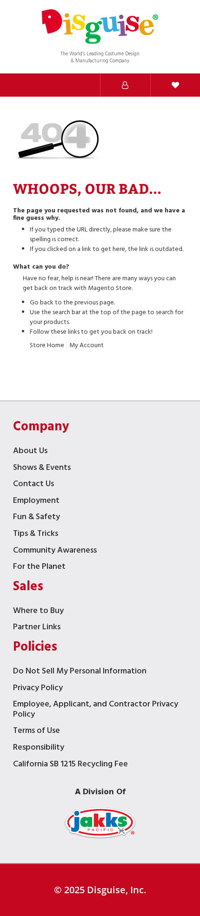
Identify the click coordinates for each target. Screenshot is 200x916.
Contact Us (33, 485)
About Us (30, 452)
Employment (36, 501)
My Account (86, 345)
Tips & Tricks (35, 534)
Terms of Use (36, 732)
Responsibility (38, 748)
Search (25, 85)
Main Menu (75, 85)
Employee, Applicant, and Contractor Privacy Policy (95, 710)
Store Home (47, 345)
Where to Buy (38, 612)
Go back (41, 302)
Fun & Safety (36, 518)
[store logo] (100, 27)
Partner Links (36, 628)
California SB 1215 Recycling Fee (70, 765)
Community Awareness (55, 551)
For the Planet (39, 567)
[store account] (125, 85)
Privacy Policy (38, 689)
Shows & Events (42, 468)
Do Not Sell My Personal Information (80, 672)
